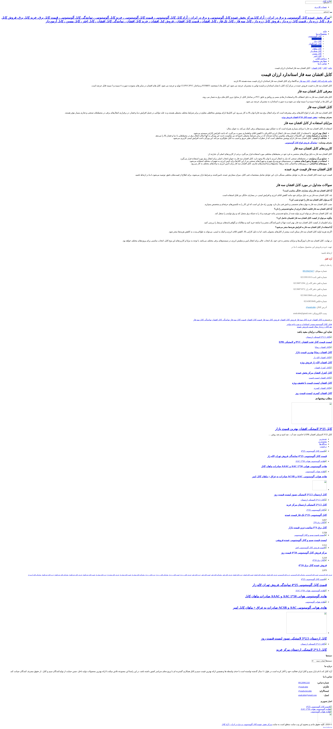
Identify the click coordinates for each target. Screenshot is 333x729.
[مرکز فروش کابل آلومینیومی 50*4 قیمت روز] (311, 547)
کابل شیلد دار (316, 51)
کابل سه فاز (316, 46)
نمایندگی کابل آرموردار (34, 575)
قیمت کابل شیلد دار (125, 575)
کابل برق (318, 41)
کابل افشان (317, 39)
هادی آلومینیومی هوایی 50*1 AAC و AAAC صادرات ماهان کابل (294, 466)
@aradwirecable (305, 691)
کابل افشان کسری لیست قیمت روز (313, 393)
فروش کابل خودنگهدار (75, 575)
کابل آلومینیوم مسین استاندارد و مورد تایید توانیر (309, 324)
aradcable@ (311, 307)
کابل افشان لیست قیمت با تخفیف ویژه (312, 383)
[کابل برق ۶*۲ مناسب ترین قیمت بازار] (320, 522)
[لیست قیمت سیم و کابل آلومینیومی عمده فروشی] (310, 535)
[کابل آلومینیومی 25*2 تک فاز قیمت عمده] (316, 510)
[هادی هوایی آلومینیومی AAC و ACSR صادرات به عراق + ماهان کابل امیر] (321, 712)
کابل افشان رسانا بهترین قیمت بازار (314, 352)
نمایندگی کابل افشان (221, 320)
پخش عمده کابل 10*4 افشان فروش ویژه (299, 117)
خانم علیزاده (326, 81)
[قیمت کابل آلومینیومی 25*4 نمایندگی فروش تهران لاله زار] (319, 707)
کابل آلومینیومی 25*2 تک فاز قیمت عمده (306, 515)
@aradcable (303, 687)
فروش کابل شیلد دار (113, 575)
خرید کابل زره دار (150, 575)
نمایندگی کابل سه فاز (202, 320)
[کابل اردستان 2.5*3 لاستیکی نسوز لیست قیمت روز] (325, 722)
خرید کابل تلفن (196, 575)
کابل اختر (318, 56)
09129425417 (308, 271)
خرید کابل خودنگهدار (48, 575)
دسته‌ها (329, 661)
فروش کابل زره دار (185, 575)
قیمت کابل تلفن (205, 575)
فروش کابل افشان (288, 320)
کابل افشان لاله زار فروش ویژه (316, 362)
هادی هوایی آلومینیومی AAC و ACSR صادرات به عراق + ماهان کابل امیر (289, 476)
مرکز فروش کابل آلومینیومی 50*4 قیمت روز (304, 552)
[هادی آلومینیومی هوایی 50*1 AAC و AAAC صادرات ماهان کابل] (316, 709)
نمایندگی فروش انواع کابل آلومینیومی (301, 143)
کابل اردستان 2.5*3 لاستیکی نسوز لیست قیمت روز (300, 494)
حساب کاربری (320, 7)
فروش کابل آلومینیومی (325, 575)
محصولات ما (321, 34)
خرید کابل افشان (319, 320)
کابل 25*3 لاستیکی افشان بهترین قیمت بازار (303, 429)
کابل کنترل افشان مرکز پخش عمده (314, 372)
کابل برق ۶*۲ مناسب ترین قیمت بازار (308, 527)
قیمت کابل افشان (254, 320)
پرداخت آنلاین (321, 58)
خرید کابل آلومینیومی (284, 575)
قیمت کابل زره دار (174, 575)
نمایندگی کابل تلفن (216, 575)
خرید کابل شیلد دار (101, 575)
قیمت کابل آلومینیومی (311, 575)
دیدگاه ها (323, 444)
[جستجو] (331, 12)
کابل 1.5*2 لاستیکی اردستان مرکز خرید (306, 504)
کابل (325, 68)
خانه (325, 31)
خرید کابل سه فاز (304, 320)
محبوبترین (322, 441)
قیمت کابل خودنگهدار (88, 575)
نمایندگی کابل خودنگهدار (61, 575)
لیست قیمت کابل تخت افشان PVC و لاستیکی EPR (305, 342)
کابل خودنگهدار (315, 44)
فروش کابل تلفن (227, 575)
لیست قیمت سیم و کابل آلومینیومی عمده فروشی (301, 540)
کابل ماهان (317, 49)
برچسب (323, 446)
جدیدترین (323, 439)
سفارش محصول (319, 61)
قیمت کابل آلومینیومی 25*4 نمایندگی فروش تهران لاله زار (297, 456)
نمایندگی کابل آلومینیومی (297, 575)
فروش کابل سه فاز (270, 320)
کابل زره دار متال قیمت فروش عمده (314, 327)
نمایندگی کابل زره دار (162, 575)
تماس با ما (322, 63)
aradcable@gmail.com (307, 695)
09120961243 (304, 683)
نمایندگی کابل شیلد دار (138, 575)
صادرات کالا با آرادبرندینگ (327, 727)
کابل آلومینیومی (315, 36)
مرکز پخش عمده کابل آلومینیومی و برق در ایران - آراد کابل (247, 724)
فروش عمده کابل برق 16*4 (313, 565)
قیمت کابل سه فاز (238, 320)
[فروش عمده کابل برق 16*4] (319, 560)
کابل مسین (317, 53)
